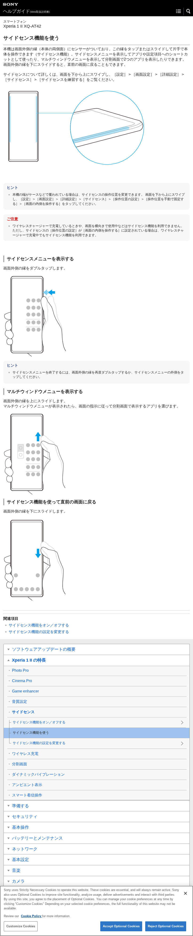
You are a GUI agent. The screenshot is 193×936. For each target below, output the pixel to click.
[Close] (185, 893)
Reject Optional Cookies (166, 926)
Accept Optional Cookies (121, 926)
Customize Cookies (20, 926)
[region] (96, 911)
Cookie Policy (31, 916)
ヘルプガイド (26, 11)
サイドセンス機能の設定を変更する (39, 632)
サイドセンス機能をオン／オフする (39, 625)
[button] (188, 11)
